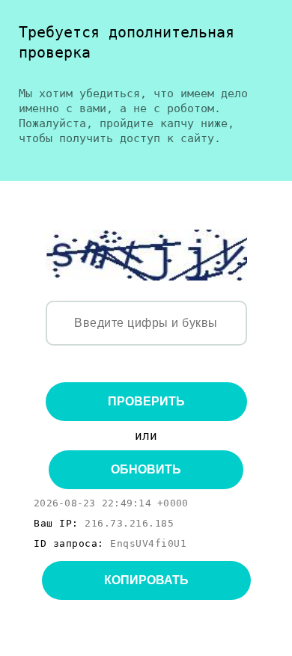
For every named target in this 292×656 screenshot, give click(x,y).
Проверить (146, 401)
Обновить (146, 469)
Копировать (146, 580)
